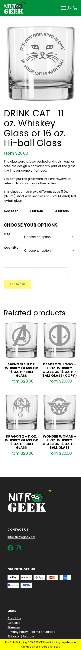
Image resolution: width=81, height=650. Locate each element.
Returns (28, 636)
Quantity (11, 247)
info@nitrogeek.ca (21, 537)
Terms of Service (42, 632)
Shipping (14, 636)
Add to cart (17, 284)
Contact (14, 623)
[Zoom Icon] (40, 63)
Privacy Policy (18, 632)
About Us (14, 618)
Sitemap (14, 627)
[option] (40, 63)
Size (7, 234)
